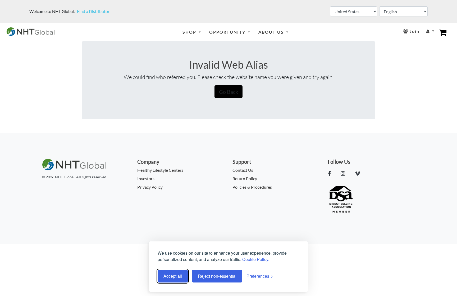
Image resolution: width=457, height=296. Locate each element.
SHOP (190, 31)
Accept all (172, 276)
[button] (331, 173)
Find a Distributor (93, 11)
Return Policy (244, 178)
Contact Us (242, 170)
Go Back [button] (228, 92)
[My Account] (430, 31)
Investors (145, 178)
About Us (271, 31)
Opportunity (228, 31)
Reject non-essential (217, 276)
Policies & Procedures (252, 186)
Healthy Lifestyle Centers (160, 170)
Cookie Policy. (255, 259)
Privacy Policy (150, 186)
